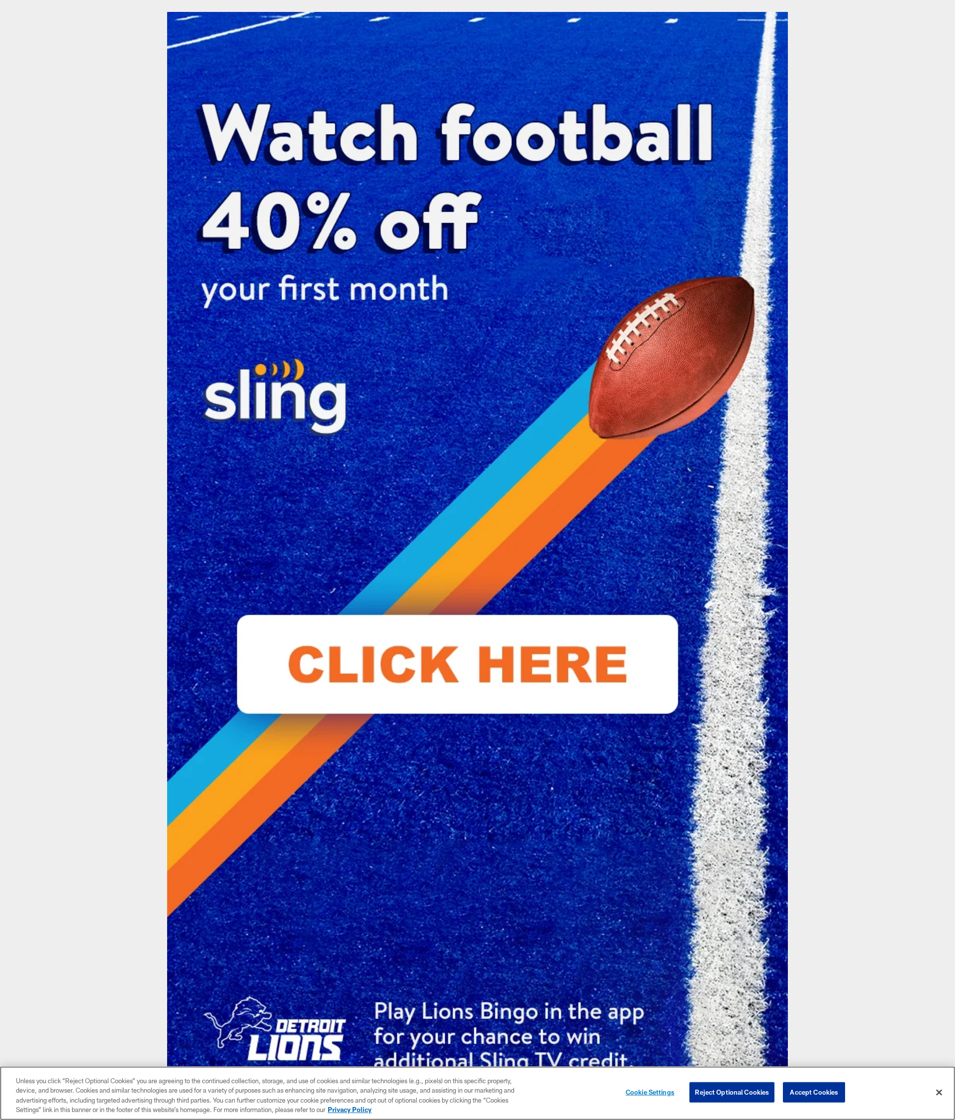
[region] (477, 1093)
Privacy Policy (350, 1110)
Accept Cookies (814, 1092)
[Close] (939, 1092)
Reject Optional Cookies (732, 1092)
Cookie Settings (650, 1092)
